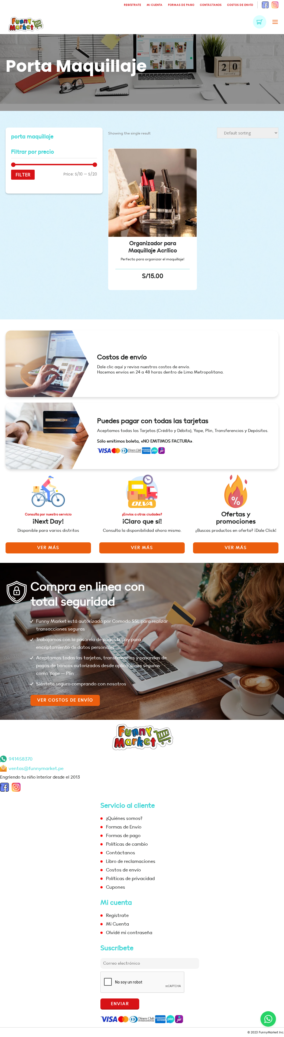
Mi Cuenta (155, 5)
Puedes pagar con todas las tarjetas (152, 421)
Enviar (120, 1003)
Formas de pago (181, 5)
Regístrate (132, 5)
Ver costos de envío (65, 700)
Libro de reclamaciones (130, 861)
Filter (23, 175)
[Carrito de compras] (259, 22)
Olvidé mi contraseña (129, 933)
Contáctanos (211, 5)
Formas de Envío (123, 827)
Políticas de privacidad (130, 878)
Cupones (115, 887)
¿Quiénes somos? (124, 818)
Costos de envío (240, 5)
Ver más (48, 547)
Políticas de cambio (127, 844)
